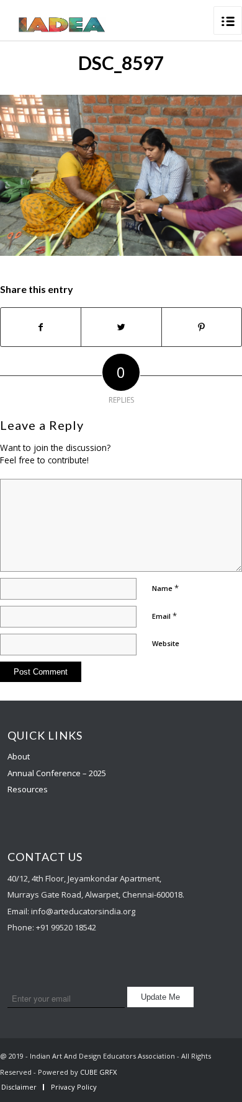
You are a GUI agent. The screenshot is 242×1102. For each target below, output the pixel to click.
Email (164, 615)
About (18, 756)
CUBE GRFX (98, 1072)
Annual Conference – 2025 (56, 773)
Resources (27, 789)
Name (165, 587)
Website (165, 643)
